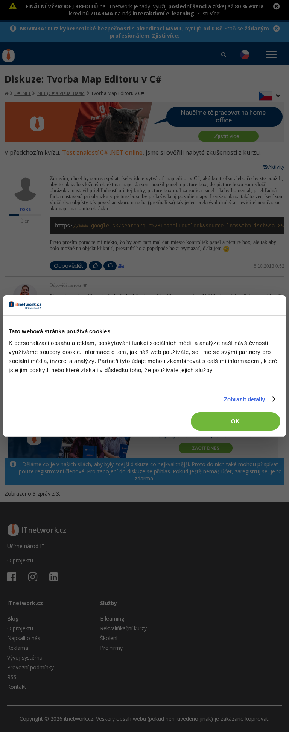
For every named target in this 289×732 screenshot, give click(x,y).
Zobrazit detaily (244, 399)
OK (235, 421)
